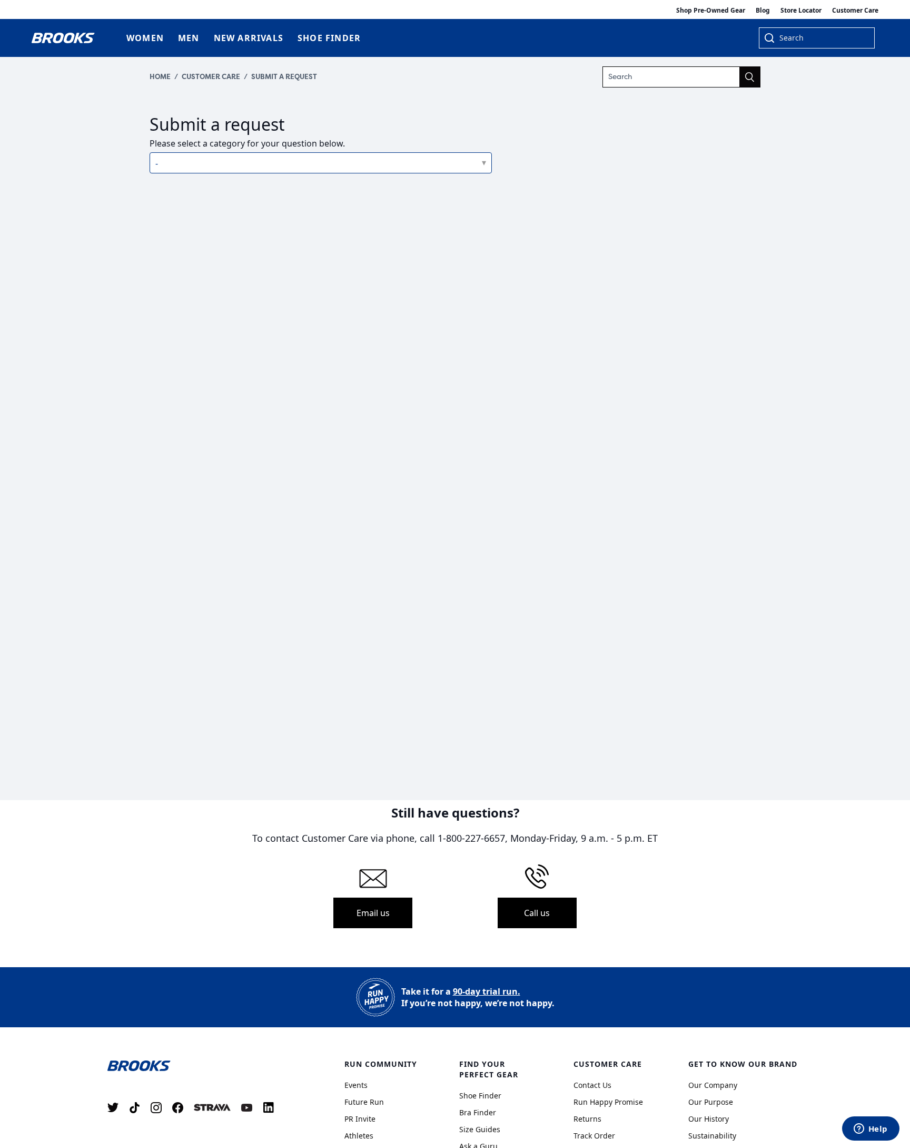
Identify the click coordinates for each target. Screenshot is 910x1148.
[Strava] (212, 1107)
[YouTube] (246, 1107)
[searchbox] (821, 39)
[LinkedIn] (268, 1107)
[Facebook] (177, 1107)
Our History (708, 1119)
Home (160, 77)
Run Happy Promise (608, 1102)
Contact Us (592, 1085)
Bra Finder (477, 1112)
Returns (587, 1119)
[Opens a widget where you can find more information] (870, 1129)
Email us (373, 913)
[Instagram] (156, 1107)
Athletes (358, 1136)
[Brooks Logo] (194, 1065)
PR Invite (359, 1119)
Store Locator (801, 10)
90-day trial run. (486, 991)
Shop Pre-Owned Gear (710, 10)
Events (356, 1085)
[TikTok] (134, 1107)
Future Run (364, 1102)
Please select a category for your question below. (247, 143)
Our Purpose (710, 1102)
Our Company (712, 1085)
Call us (537, 913)
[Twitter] (112, 1107)
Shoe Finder (480, 1096)
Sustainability (712, 1136)
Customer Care (855, 10)
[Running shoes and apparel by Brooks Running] (63, 38)
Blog (763, 10)
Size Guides (479, 1129)
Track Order (594, 1136)
